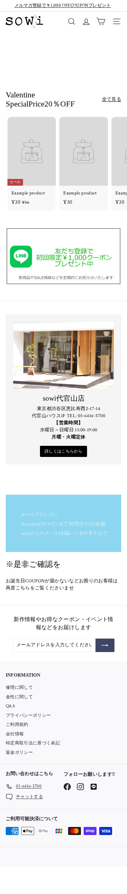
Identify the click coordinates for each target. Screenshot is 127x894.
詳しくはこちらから (63, 451)
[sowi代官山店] (63, 355)
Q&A (10, 706)
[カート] (101, 21)
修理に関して (19, 687)
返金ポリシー (19, 753)
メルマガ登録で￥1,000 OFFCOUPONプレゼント (63, 5)
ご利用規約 (17, 725)
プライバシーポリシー (28, 715)
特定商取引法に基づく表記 (33, 743)
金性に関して (19, 697)
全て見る (111, 99)
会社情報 (15, 734)
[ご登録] (105, 645)
